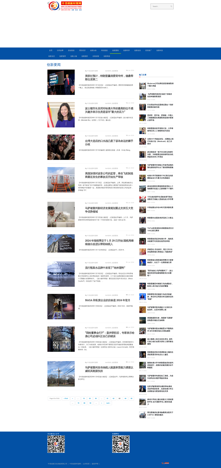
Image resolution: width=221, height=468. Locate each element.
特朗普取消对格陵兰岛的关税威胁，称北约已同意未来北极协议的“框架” (160, 296)
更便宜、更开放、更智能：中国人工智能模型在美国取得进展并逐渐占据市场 (160, 117)
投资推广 (148, 50)
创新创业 (137, 50)
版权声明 (95, 464)
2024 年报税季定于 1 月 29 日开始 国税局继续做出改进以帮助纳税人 (109, 242)
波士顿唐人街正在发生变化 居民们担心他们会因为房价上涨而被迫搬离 (160, 341)
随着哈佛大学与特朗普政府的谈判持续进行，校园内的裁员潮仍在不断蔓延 (160, 365)
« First (66, 398)
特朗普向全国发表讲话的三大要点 (160, 218)
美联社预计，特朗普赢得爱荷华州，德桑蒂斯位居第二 (109, 77)
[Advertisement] (110, 30)
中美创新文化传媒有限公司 (57, 464)
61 (107, 398)
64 (125, 398)
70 (78, 403)
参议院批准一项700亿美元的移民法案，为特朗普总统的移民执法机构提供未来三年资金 (160, 154)
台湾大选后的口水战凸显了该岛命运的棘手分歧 (109, 142)
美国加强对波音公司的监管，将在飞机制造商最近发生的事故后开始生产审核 (109, 175)
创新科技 (159, 50)
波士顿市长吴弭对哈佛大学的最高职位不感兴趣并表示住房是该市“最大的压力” (109, 110)
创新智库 (62, 56)
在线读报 (96, 56)
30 (96, 398)
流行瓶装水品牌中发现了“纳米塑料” (105, 267)
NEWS (109, 71)
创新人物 (73, 56)
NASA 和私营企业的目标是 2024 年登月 (107, 300)
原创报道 (71, 50)
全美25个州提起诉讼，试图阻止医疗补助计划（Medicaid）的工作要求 (160, 141)
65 (131, 398)
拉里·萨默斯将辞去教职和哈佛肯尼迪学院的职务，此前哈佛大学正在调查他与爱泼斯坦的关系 (160, 388)
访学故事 (60, 50)
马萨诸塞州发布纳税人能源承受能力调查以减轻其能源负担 (109, 369)
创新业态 (51, 56)
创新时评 (126, 50)
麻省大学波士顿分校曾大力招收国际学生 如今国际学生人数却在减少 (160, 401)
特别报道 (104, 50)
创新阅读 (107, 56)
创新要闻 (115, 50)
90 (90, 403)
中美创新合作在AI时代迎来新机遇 (160, 207)
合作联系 (86, 464)
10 (84, 398)
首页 (50, 50)
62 (113, 398)
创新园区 (84, 56)
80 (84, 403)
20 (90, 398)
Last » (108, 403)
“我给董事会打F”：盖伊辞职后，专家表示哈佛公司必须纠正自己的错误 (109, 334)
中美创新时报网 (75, 464)
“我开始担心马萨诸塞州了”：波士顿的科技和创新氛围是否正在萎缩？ (160, 273)
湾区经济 (82, 50)
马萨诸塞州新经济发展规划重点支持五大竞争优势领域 (109, 209)
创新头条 (93, 50)
